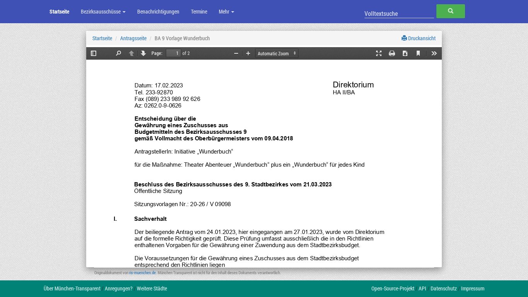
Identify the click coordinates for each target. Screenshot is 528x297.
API (422, 288)
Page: (157, 53)
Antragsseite (133, 38)
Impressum (472, 288)
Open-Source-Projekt (392, 288)
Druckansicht (421, 38)
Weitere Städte (152, 288)
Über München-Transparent (72, 288)
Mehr (224, 11)
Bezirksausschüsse (101, 11)
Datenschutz (444, 288)
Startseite (59, 11)
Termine (199, 11)
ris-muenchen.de (142, 272)
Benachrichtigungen (158, 11)
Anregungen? (119, 288)
